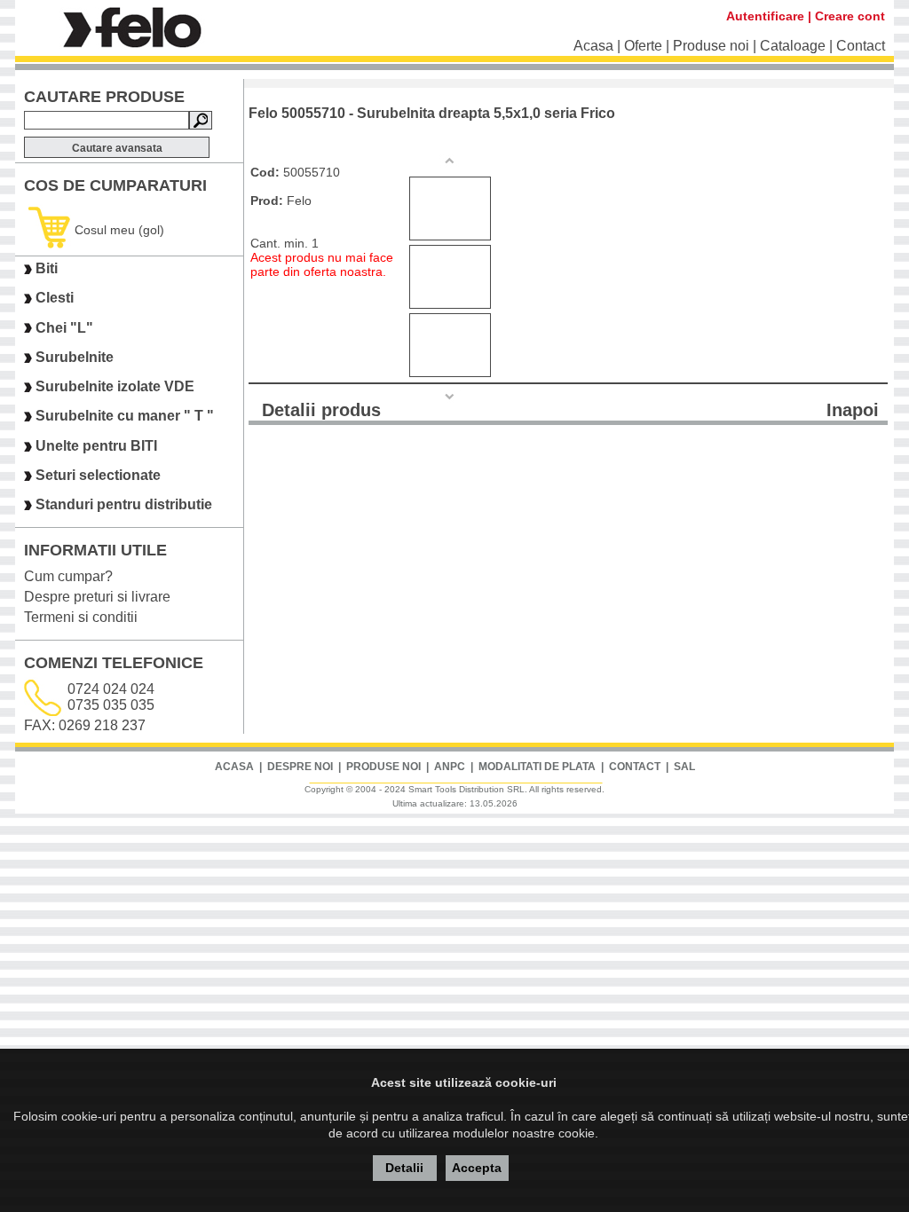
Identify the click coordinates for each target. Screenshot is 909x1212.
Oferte (643, 45)
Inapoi (852, 410)
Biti (47, 268)
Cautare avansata (117, 148)
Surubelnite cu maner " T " (125, 416)
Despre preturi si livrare (97, 596)
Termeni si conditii (81, 617)
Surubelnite (75, 357)
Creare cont (850, 16)
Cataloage (793, 45)
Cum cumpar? (68, 576)
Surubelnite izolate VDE (115, 386)
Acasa (593, 45)
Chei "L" (64, 327)
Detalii (404, 1168)
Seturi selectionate (98, 475)
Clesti (55, 298)
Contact (860, 45)
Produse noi (711, 45)
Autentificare (765, 16)
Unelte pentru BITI (96, 445)
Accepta (477, 1168)
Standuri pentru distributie (124, 505)
